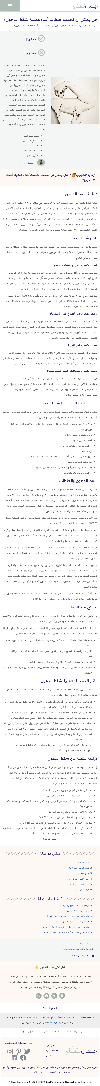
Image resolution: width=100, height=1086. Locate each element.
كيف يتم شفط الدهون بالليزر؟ (76, 905)
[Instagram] (10, 1051)
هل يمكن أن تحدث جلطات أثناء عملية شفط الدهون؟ (65, 927)
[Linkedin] (14, 1058)
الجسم (83, 25)
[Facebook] (22, 1058)
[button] (10, 6)
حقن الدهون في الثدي (79, 884)
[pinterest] (18, 1051)
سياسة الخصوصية (50, 1055)
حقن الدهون (83, 873)
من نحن (50, 1045)
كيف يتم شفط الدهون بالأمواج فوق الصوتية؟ (70, 922)
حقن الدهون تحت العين (78, 879)
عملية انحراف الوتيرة (80, 890)
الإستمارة (21, 1032)
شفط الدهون (72, 25)
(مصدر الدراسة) (50, 839)
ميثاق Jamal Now (52, 1022)
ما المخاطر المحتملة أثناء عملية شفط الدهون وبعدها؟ (66, 932)
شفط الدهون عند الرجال (78, 868)
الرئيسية (92, 25)
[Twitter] (27, 1051)
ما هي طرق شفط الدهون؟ (77, 911)
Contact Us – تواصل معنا (50, 1050)
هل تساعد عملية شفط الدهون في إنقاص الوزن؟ (68, 916)
